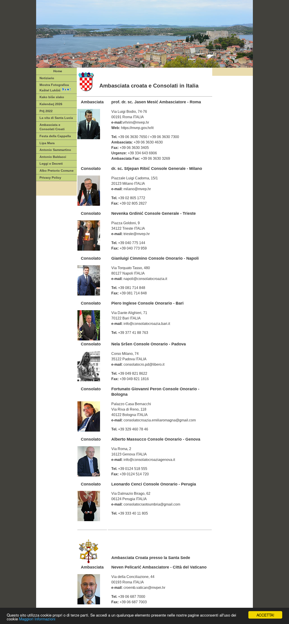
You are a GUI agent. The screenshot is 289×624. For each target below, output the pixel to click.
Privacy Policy (50, 177)
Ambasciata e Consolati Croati (52, 127)
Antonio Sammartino (55, 150)
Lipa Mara (47, 143)
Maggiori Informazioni (37, 619)
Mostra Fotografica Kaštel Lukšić (54, 87)
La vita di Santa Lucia (56, 118)
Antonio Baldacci (53, 157)
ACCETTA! (265, 615)
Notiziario (47, 78)
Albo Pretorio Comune (57, 170)
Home (57, 71)
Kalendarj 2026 (51, 104)
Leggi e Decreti (51, 163)
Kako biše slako (52, 97)
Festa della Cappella (55, 136)
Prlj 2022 (46, 111)
